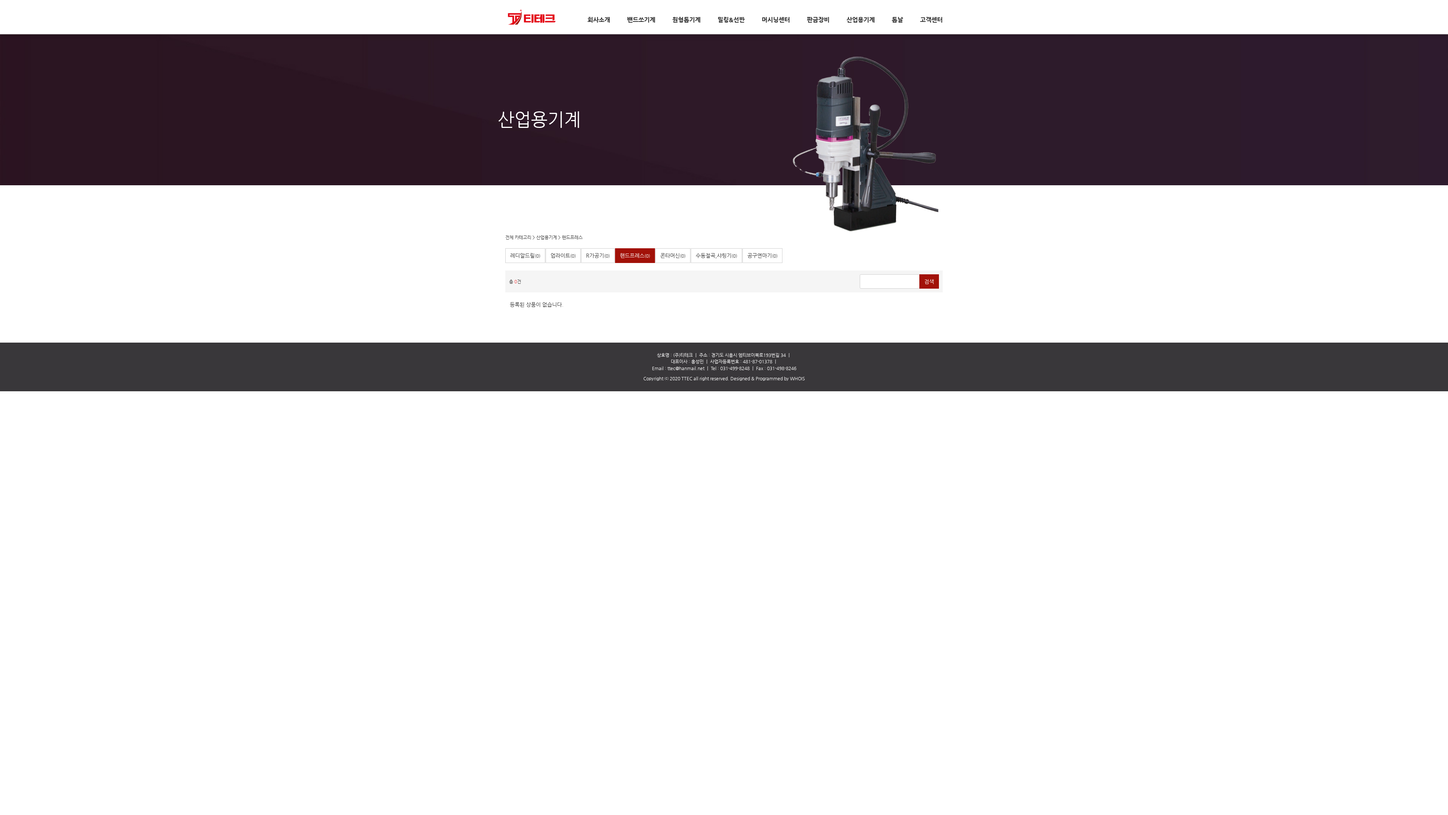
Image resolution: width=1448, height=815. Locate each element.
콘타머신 (673, 255)
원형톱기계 (686, 20)
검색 (929, 281)
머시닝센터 (776, 20)
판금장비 (818, 20)
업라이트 (563, 255)
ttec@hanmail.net (685, 368)
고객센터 (931, 20)
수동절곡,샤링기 (716, 255)
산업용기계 (861, 20)
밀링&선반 (731, 20)
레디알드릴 (525, 255)
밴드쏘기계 (641, 20)
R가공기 (598, 255)
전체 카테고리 (518, 237)
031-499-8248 (735, 368)
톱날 (897, 20)
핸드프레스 (572, 237)
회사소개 (598, 20)
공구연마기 (762, 255)
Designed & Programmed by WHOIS (767, 378)
